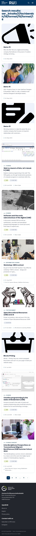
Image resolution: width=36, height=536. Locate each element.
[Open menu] (32, 3)
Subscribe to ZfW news (8, 522)
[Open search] (28, 3)
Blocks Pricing (9, 356)
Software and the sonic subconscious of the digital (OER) (17, 217)
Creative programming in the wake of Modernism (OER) (16, 399)
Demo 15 (7, 47)
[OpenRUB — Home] (9, 2)
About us (4, 508)
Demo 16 (7, 87)
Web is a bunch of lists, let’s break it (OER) (17, 169)
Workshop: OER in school (14, 265)
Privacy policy (6, 514)
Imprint (4, 511)
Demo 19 (7, 126)
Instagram (4, 524)
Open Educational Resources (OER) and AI (15, 314)
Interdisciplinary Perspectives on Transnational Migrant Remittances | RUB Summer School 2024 (18, 448)
